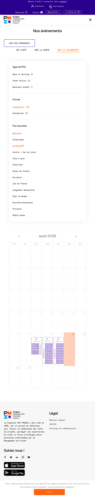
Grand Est (18, 164)
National (17, 133)
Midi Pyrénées (20, 196)
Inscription (58, 6)
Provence (17, 208)
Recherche (20, 12)
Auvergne (17, 145)
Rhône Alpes (19, 215)
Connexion (39, 6)
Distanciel (20, 113)
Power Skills (21, 80)
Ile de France (20, 183)
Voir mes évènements (19, 43)
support (63, 1)
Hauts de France (21, 171)
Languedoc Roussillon (24, 190)
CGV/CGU (52, 424)
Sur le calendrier (68, 49)
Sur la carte (42, 49)
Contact (36, 12)
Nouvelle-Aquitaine (23, 202)
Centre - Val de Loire (24, 152)
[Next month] (75, 236)
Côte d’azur (19, 158)
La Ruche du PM (73, 12)
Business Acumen (23, 87)
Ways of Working (23, 74)
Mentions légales (57, 420)
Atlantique (18, 139)
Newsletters (53, 12)
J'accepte (49, 492)
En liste (21, 49)
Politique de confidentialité (62, 428)
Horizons (17, 177)
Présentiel (20, 107)
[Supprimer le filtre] (28, 107)
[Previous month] (19, 236)
